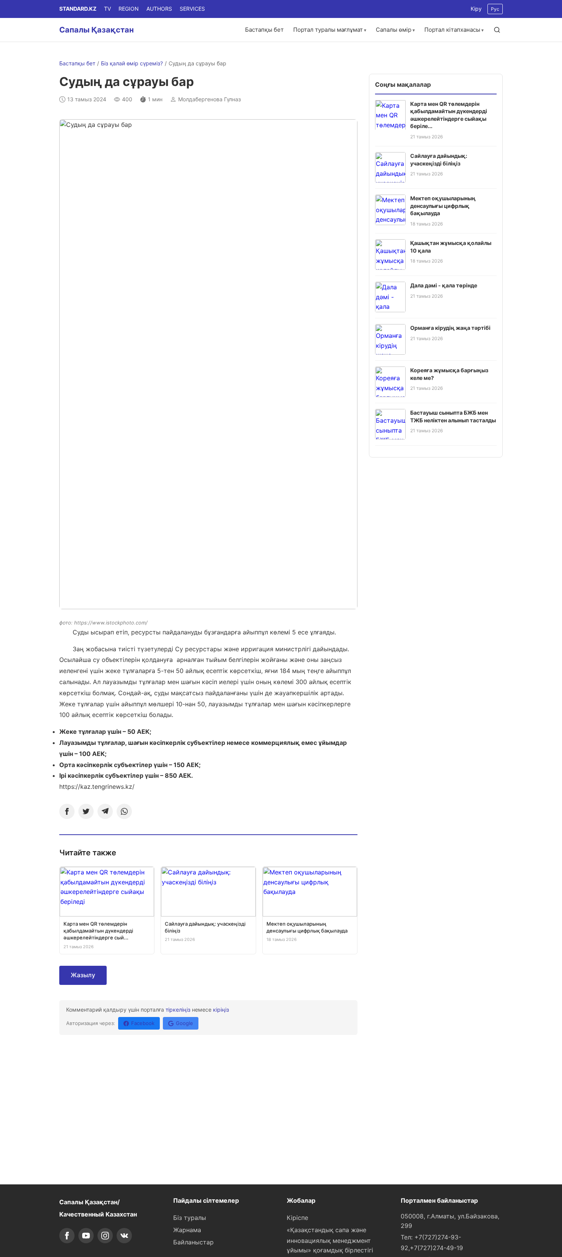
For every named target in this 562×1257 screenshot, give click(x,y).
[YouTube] (86, 1235)
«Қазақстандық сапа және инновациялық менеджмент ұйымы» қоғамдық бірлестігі (330, 1240)
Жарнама (187, 1230)
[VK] (124, 1235)
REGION (129, 8)
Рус (495, 9)
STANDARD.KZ (77, 8)
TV (107, 8)
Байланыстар (193, 1242)
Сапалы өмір (393, 29)
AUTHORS (159, 8)
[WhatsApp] (124, 811)
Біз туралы (189, 1217)
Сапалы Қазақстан (96, 29)
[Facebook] (67, 811)
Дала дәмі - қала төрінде (443, 285)
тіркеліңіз (178, 1009)
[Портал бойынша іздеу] (497, 30)
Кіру (476, 8)
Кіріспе (297, 1217)
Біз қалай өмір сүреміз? (132, 63)
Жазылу (83, 975)
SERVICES (192, 8)
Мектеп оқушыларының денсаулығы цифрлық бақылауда (443, 205)
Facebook (142, 1023)
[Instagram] (105, 1235)
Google (184, 1023)
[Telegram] (105, 811)
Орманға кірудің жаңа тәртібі (450, 327)
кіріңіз (221, 1009)
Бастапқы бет (264, 29)
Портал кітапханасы (452, 29)
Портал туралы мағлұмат (328, 29)
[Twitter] (86, 811)
